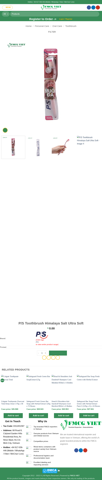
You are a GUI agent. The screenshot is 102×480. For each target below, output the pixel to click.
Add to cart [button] (13, 415)
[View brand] (42, 335)
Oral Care (57, 26)
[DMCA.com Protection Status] (49, 471)
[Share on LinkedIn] (58, 358)
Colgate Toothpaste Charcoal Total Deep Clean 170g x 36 (12, 402)
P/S (37, 342)
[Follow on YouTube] (98, 7)
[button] (7, 8)
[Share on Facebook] (44, 358)
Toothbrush (70, 26)
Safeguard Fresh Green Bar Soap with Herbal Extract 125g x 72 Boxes (38, 403)
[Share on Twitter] (49, 358)
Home (29, 26)
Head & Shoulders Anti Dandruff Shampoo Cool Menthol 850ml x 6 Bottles (62, 403)
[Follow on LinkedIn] (93, 7)
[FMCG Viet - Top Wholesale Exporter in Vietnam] (51, 7)
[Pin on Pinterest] (53, 358)
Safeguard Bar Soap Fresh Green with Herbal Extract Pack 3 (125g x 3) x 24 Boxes (88, 403)
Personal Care (42, 26)
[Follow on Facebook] (89, 7)
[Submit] (96, 14)
